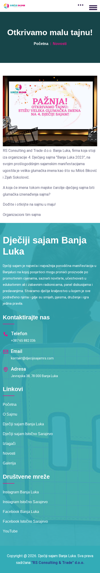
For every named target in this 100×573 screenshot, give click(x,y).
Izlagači (9, 444)
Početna (41, 44)
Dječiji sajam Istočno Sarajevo (28, 434)
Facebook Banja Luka (21, 512)
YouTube (10, 531)
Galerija (9, 463)
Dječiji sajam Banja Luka (23, 424)
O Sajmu (10, 414)
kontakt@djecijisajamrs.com (32, 358)
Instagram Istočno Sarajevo (25, 502)
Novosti (9, 453)
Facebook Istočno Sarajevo (25, 521)
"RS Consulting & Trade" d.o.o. (57, 562)
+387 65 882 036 (23, 340)
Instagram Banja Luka (21, 492)
